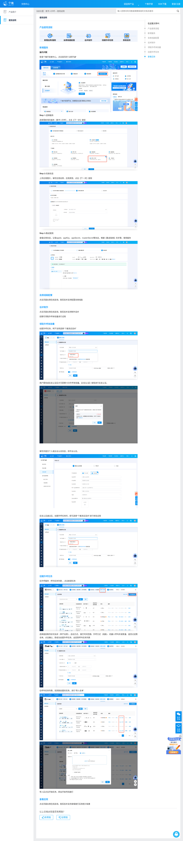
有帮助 (47, 817)
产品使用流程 (153, 28)
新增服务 (151, 33)
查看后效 (151, 56)
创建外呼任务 (153, 51)
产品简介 (12, 11)
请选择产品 (129, 3)
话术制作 (151, 42)
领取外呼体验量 (154, 47)
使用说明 (12, 20)
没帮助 (64, 817)
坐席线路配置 (153, 37)
